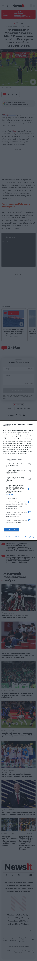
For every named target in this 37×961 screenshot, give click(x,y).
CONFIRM (11, 529)
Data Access (18, 537)
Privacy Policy (29, 537)
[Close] (33, 424)
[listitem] (18, 459)
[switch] (29, 464)
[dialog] (18, 481)
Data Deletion (7, 537)
